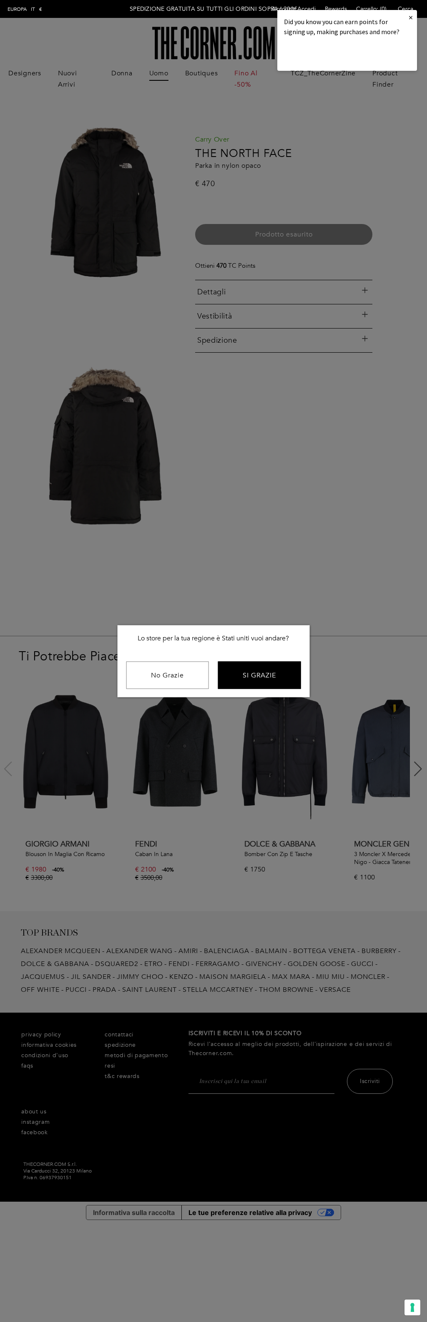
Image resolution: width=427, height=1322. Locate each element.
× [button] (411, 17)
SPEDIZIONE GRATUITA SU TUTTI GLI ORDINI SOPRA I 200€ (213, 9)
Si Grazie (259, 675)
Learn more (312, 54)
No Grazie (167, 675)
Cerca (405, 9)
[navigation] (25, 9)
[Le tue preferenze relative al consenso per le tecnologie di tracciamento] (412, 1307)
